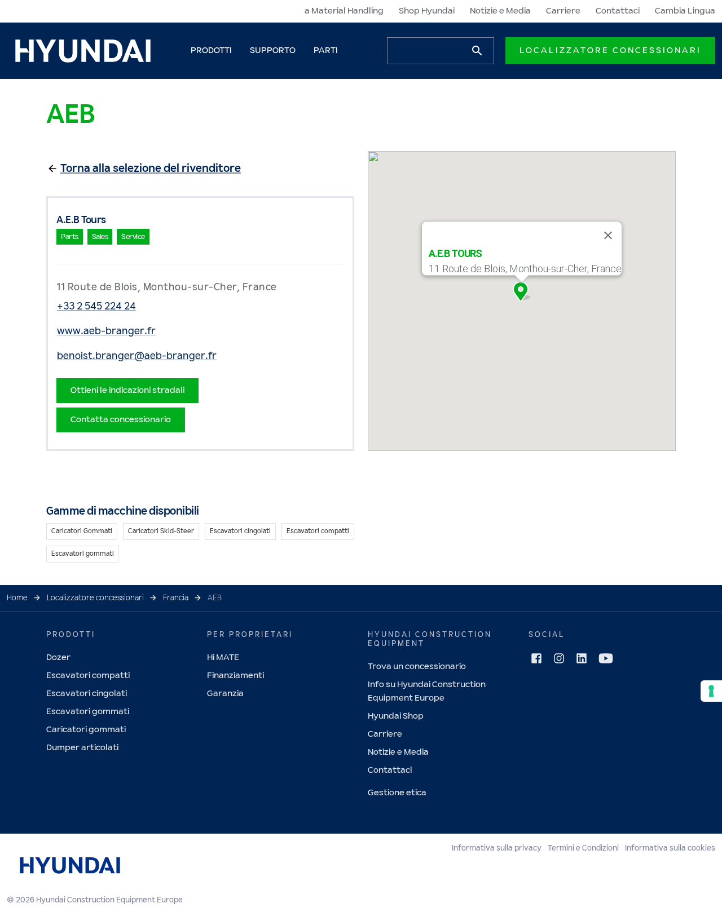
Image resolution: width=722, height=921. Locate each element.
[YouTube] (605, 658)
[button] (521, 291)
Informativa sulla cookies (670, 848)
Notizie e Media (500, 11)
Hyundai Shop (396, 716)
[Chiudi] (608, 235)
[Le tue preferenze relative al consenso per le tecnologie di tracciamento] (711, 691)
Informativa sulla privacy (497, 848)
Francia (175, 598)
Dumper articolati (82, 747)
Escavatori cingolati (86, 693)
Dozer (58, 657)
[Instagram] (559, 658)
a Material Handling (344, 11)
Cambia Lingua (685, 11)
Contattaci (618, 11)
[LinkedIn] (581, 658)
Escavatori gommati (87, 711)
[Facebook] (536, 658)
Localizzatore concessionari (610, 50)
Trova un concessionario (417, 666)
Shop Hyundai (427, 11)
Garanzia (225, 693)
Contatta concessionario (121, 419)
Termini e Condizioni (583, 848)
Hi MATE (223, 657)
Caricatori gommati (86, 729)
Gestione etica (397, 793)
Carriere (563, 11)
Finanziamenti (235, 675)
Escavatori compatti (88, 675)
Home (17, 598)
